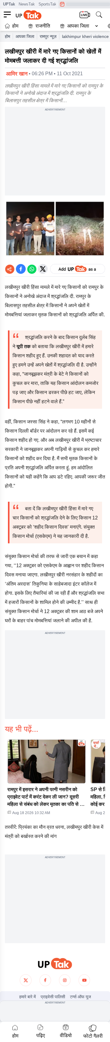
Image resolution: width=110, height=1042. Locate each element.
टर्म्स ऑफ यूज (80, 996)
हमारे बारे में (27, 996)
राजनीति (42, 25)
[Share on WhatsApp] (32, 269)
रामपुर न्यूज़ (48, 36)
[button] (77, 26)
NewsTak (27, 4)
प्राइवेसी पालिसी (53, 996)
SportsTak (47, 4)
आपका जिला (78, 25)
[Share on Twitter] (43, 269)
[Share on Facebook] (21, 269)
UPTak (9, 4)
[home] (55, 963)
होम (15, 25)
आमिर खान (17, 74)
